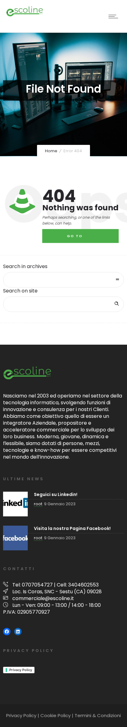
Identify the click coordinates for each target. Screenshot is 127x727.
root (38, 504)
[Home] (24, 15)
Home (51, 151)
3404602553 (83, 584)
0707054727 (37, 584)
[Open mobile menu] (115, 16)
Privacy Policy (20, 670)
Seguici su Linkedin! (55, 494)
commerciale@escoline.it (43, 598)
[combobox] (63, 280)
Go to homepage (79, 238)
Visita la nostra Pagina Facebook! (72, 528)
